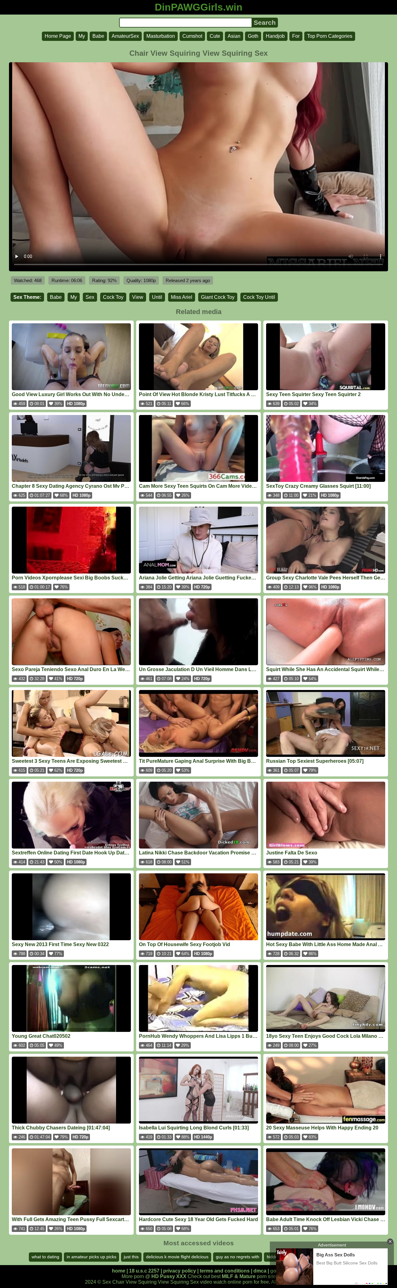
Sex (90, 297)
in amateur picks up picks (91, 1256)
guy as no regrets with (237, 1256)
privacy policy (179, 1270)
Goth (253, 36)
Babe (98, 36)
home (118, 1270)
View (137, 297)
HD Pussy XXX (168, 1276)
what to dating (45, 1256)
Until (157, 297)
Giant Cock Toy (217, 297)
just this (131, 1256)
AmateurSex (125, 36)
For (296, 36)
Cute (215, 36)
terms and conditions (225, 1270)
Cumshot (192, 36)
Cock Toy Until (259, 297)
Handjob (275, 36)
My (81, 36)
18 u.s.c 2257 (144, 1270)
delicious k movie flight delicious (177, 1256)
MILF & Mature (239, 1276)
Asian (234, 36)
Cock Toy (113, 297)
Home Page (58, 36)
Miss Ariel (181, 297)
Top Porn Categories (329, 36)
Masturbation (160, 36)
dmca (259, 1270)
